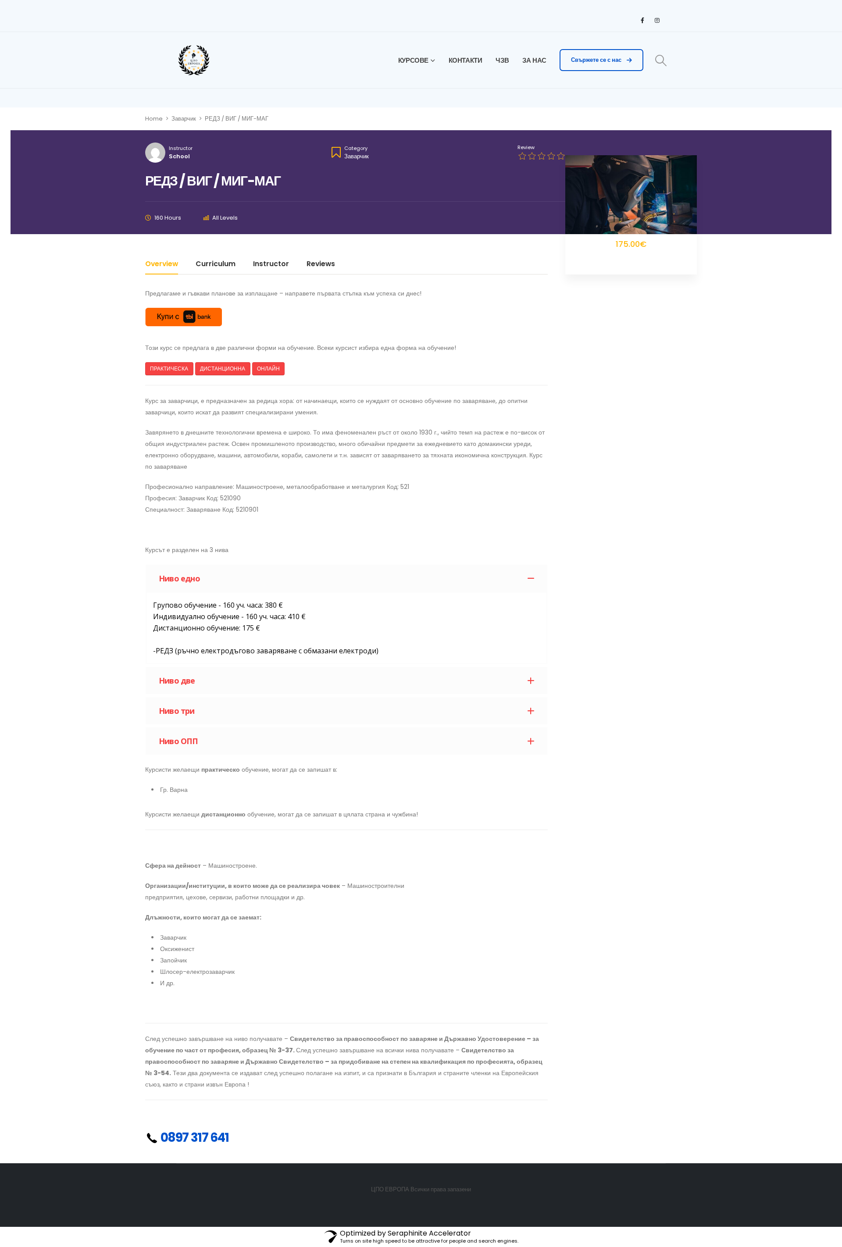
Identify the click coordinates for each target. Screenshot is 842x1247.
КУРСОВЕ (413, 60)
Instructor (181, 148)
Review (526, 147)
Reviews (321, 264)
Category (355, 148)
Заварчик (356, 156)
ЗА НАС (534, 60)
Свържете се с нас (597, 60)
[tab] (346, 578)
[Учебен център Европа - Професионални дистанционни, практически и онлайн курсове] (193, 60)
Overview (161, 264)
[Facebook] (642, 20)
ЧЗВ (502, 60)
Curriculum (215, 264)
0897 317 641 (193, 1137)
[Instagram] (657, 20)
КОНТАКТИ (465, 60)
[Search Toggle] (661, 60)
